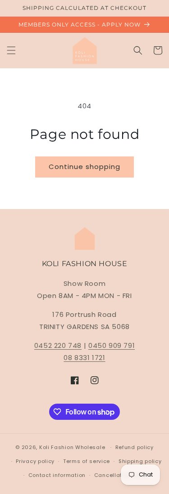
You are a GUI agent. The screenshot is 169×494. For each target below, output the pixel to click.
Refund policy (134, 447)
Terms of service (86, 461)
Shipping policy (140, 461)
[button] (11, 50)
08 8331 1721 (84, 357)
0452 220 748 (58, 345)
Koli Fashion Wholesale (72, 447)
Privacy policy (35, 461)
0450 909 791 (111, 345)
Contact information (57, 475)
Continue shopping (84, 166)
